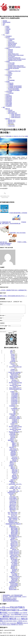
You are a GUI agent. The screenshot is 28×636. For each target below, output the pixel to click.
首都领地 (14, 478)
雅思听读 (13, 566)
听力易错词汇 (14, 565)
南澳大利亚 (14, 470)
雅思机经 (8, 623)
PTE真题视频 (11, 80)
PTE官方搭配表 (13, 498)
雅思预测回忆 (12, 582)
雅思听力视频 (14, 531)
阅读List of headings (14, 576)
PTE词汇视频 (11, 63)
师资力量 (11, 447)
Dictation (10, 52)
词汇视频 (23, 614)
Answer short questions (14, 47)
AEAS (11, 351)
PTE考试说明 (8, 100)
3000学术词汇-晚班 (14, 416)
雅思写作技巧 (17, 616)
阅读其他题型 (14, 581)
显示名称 (2, 315)
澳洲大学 (13, 468)
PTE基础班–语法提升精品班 (15, 86)
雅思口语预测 (6, 621)
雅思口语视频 (14, 529)
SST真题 (20, 612)
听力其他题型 (14, 559)
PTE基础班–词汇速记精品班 (15, 87)
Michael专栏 (14, 458)
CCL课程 (7, 27)
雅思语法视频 (14, 533)
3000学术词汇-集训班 (14, 418)
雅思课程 (13, 568)
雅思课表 (14, 571)
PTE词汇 (5, 613)
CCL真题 (7, 32)
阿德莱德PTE (11, 521)
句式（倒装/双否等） (13, 512)
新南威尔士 (14, 472)
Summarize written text (14, 71)
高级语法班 (14, 422)
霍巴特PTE (11, 588)
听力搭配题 (14, 563)
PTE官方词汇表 (13, 499)
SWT (14, 411)
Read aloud (11, 41)
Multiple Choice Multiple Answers (17, 59)
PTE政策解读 (8, 96)
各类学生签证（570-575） (15, 484)
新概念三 (14, 443)
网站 (1, 320)
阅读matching (14, 578)
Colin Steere (13, 448)
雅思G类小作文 (11, 121)
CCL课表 (7, 30)
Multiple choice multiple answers (17, 67)
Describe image (12, 44)
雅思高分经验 (13, 586)
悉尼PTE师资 (13, 461)
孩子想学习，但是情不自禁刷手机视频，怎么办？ (15, 596)
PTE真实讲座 (11, 39)
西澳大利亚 (14, 477)
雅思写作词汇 (13, 505)
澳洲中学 (13, 467)
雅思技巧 (4, 623)
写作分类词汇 (14, 541)
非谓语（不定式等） (13, 519)
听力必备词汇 (14, 562)
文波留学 (11, 465)
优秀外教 (13, 451)
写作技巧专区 (11, 126)
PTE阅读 (7, 61)
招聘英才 (12, 462)
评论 (1, 304)
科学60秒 (10, 51)
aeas (4, 23)
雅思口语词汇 (12, 506)
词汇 (11, 495)
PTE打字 (10, 73)
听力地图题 (14, 561)
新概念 (12, 441)
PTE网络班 (10, 84)
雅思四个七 (15, 621)
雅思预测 (13, 624)
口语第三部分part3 (15, 117)
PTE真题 (20, 610)
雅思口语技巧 (18, 618)
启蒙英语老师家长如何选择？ (10, 599)
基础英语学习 (11, 440)
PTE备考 (12, 391)
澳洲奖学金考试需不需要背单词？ (11, 601)
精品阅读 (5, 21)
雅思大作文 (11, 123)
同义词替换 (14, 573)
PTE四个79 (3, 244)
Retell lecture (11, 45)
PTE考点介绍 (8, 97)
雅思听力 (13, 558)
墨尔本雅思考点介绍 (14, 536)
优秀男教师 (13, 454)
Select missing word (13, 53)
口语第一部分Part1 (15, 114)
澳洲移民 (11, 481)
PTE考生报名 (8, 101)
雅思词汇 (20, 623)
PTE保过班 (10, 83)
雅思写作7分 (12, 616)
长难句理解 (14, 575)
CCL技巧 (7, 26)
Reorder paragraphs (13, 68)
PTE (4, 34)
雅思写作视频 (14, 528)
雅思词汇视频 (14, 532)
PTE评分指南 (8, 98)
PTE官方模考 (8, 104)
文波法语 (12, 464)
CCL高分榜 (7, 29)
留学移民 (13, 482)
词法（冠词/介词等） (13, 516)
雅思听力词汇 (13, 508)
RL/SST (10, 77)
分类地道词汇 (13, 501)
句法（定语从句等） (13, 514)
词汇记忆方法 (13, 504)
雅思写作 (7, 118)
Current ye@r (4, 325)
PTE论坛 (7, 94)
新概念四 (14, 446)
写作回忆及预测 (14, 583)
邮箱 (1, 318)
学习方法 (13, 515)
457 (11, 350)
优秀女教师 (13, 452)
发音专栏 (10, 110)
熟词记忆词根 (13, 502)
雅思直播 (11, 623)
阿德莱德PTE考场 (13, 522)
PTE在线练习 (8, 36)
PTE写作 (7, 69)
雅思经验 (15, 623)
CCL (3, 25)
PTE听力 (7, 48)
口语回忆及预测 (14, 585)
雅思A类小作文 (11, 120)
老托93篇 (10, 49)
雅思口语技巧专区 (12, 113)
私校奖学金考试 (6, 22)
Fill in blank (11, 64)
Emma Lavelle (13, 450)
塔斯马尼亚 (14, 471)
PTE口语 (7, 37)
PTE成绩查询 (8, 106)
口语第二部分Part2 (15, 116)
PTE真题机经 (8, 75)
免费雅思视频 (12, 526)
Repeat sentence (12, 43)
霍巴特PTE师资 (13, 589)
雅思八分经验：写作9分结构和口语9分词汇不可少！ (13, 296)
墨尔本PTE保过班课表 (13, 89)
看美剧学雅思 (18, 614)
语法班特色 (14, 569)
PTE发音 (10, 40)
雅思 (4, 107)
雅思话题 (25, 623)
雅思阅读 (13, 572)
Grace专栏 (14, 457)
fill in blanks (11, 56)
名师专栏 (13, 455)
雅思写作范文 (24, 616)
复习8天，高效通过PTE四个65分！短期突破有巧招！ (13, 290)
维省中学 (13, 479)
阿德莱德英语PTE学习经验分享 (13, 524)
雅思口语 (7, 108)
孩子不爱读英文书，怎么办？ (10, 598)
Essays (9, 72)
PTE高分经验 (8, 91)
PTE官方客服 (8, 103)
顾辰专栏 (14, 460)
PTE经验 (8, 244)
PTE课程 (7, 81)
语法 (11, 511)
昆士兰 (14, 474)
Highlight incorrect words (14, 60)
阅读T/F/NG (14, 579)
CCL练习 (7, 33)
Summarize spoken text (14, 57)
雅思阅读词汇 (13, 509)
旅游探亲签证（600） (14, 491)
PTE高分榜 (10, 93)
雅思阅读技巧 (8, 624)
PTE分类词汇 (13, 496)
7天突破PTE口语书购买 (14, 90)
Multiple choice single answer (16, 55)
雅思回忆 (20, 621)
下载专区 (12, 438)
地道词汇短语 (11, 111)
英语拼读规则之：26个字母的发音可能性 (13, 595)
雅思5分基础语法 (13, 518)
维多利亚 (14, 475)
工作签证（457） (14, 486)
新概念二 (14, 444)
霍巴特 (17, 624)
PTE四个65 (5, 610)
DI (8, 79)
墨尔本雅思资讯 (13, 535)
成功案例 (13, 538)
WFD (9, 76)
